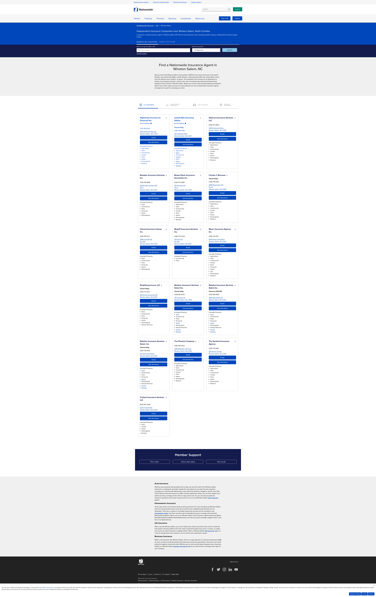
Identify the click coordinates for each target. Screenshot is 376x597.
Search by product (197, 46)
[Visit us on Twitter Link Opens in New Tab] (218, 571)
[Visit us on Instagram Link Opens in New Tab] (224, 571)
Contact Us (157, 574)
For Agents (166, 574)
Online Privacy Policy (48, 587)
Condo (178, 157)
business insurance (180, 546)
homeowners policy (161, 513)
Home (178, 161)
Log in (237, 9)
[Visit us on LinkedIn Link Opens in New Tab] (230, 571)
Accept (364, 594)
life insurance (209, 531)
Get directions (153, 142)
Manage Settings (355, 594)
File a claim (160, 462)
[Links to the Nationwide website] (141, 564)
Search (229, 50)
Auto (177, 153)
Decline (371, 594)
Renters (178, 166)
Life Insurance (165, 580)
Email (154, 138)
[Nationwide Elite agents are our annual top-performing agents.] (151, 123)
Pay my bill (227, 462)
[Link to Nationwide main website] (143, 12)
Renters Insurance (177, 580)
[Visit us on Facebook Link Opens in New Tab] (213, 571)
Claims (237, 18)
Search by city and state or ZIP (146, 46)
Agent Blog (175, 574)
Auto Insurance (142, 580)
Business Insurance (191, 580)
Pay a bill (224, 18)
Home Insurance (154, 580)
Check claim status (192, 462)
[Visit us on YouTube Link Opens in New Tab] (236, 571)
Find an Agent (142, 574)
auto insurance (213, 498)
